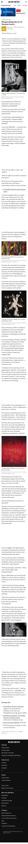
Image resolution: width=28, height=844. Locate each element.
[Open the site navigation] (4, 2)
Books (19, 5)
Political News (5, 747)
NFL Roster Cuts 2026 (8, 752)
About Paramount (6, 813)
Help (3, 820)
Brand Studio (5, 803)
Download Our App (7, 800)
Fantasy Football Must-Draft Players (11, 755)
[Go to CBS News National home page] (14, 2)
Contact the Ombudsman (8, 826)
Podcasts (4, 798)
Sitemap (4, 805)
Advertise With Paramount (9, 815)
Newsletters (5, 795)
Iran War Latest (5, 750)
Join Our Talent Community (9, 818)
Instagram (4, 768)
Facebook (4, 765)
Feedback (4, 823)
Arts (15, 5)
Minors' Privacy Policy (7, 788)
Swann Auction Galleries (11, 723)
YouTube (4, 762)
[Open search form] (26, 2)
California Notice (6, 780)
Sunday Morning (5, 5)
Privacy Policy (5, 777)
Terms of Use (5, 785)
